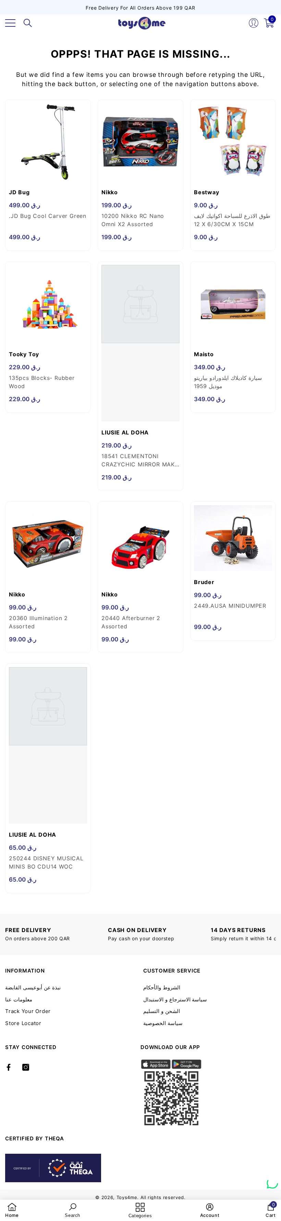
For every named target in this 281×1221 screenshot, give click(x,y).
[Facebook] (8, 1067)
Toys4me (127, 1197)
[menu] (10, 23)
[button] (28, 23)
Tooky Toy (24, 354)
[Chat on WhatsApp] (272, 1180)
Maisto (204, 354)
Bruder (204, 582)
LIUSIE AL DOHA (125, 432)
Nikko (109, 192)
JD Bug (19, 192)
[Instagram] (25, 1067)
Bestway (206, 192)
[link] (12, 1210)
